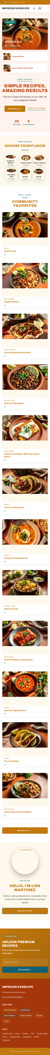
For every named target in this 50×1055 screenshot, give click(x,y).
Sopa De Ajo (10, 251)
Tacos (6, 504)
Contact (25, 1034)
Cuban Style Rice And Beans (17, 812)
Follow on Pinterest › (13, 997)
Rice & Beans (9, 299)
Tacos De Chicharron (14, 507)
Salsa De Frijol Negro (14, 403)
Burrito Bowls (10, 349)
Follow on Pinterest (40, 2)
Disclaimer (27, 1037)
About (17, 1034)
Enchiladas (8, 451)
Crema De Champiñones (16, 558)
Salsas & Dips (9, 400)
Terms (4, 1037)
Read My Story (25, 911)
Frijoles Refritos (11, 302)
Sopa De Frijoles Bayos (15, 710)
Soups (6, 248)
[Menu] (39, 8)
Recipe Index (7, 1034)
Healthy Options (37, 108)
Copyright (6, 1040)
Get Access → (25, 970)
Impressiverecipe (15, 8)
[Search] (33, 8)
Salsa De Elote (11, 609)
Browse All (15, 109)
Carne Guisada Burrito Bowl (17, 352)
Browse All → (25, 830)
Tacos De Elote (11, 761)
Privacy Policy (42, 1034)
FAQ (32, 1034)
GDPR (36, 1037)
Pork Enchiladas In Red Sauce (18, 660)
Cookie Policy (15, 1037)
